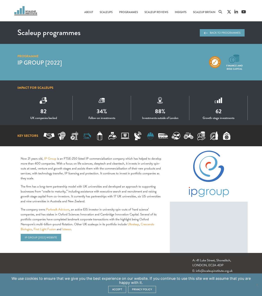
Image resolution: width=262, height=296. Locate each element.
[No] (257, 285)
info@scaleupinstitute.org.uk (214, 270)
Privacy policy (142, 289)
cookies (31, 278)
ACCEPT (117, 289)
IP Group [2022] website (41, 237)
